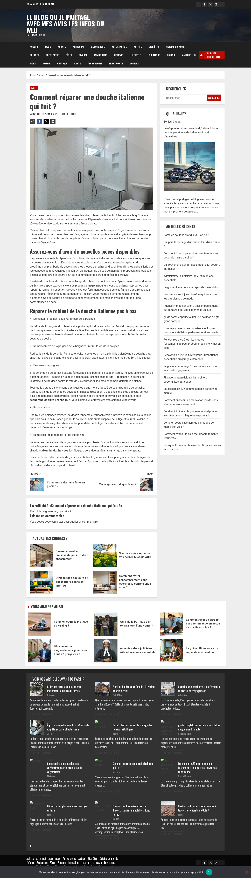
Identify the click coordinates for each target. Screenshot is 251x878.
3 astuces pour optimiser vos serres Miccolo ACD (105, 555)
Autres (138, 46)
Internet (119, 55)
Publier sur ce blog (214, 55)
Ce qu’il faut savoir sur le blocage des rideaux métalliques (132, 727)
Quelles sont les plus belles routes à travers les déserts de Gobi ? (197, 808)
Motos (46, 63)
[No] (246, 872)
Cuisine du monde (176, 46)
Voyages (134, 63)
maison (70, 270)
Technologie (95, 63)
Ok (209, 872)
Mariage (186, 55)
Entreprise (52, 55)
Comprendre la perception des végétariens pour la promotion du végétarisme (64, 768)
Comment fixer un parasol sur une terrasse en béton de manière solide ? (171, 624)
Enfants (34, 55)
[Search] (195, 55)
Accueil (34, 46)
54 (37, 846)
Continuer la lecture (41, 714)
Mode (33, 63)
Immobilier (100, 55)
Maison (171, 55)
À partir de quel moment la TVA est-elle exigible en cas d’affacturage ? (68, 727)
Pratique (62, 63)
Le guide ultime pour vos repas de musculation (191, 287)
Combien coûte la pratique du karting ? (186, 235)
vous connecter (54, 521)
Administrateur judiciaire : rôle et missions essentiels (105, 650)
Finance (83, 55)
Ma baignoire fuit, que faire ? (54, 511)
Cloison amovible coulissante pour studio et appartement (41, 555)
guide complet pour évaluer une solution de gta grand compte (199, 727)
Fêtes (69, 55)
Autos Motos (119, 46)
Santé (77, 63)
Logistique (154, 55)
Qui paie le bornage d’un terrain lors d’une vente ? (105, 624)
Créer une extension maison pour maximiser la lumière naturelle (64, 689)
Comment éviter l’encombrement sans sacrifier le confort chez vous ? (105, 582)
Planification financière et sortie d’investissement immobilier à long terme (131, 810)
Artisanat (78, 46)
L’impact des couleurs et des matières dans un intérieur (41, 582)
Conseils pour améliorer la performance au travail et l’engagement (199, 689)
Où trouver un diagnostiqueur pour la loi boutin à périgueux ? (39, 650)
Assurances (98, 46)
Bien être (154, 46)
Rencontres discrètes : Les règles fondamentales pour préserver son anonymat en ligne (192, 343)
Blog (48, 46)
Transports (116, 63)
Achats (62, 46)
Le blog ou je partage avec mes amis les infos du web (65, 23)
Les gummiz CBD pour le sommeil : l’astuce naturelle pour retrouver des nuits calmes (197, 768)
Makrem (36, 113)
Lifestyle (135, 55)
